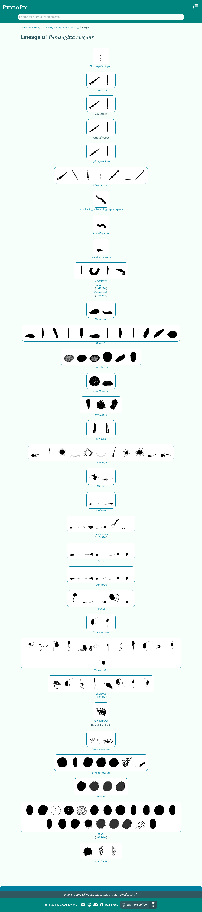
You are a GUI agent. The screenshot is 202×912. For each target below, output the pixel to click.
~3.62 (101, 697)
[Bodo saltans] (56, 683)
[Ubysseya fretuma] (30, 646)
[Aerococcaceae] (43, 810)
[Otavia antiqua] (114, 404)
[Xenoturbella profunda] (107, 333)
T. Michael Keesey (65, 905)
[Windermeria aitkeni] (120, 357)
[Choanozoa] (127, 452)
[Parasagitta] (94, 80)
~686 (101, 295)
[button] (137, 894)
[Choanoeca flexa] (75, 452)
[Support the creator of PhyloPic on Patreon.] (111, 905)
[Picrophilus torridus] (101, 762)
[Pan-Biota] (88, 851)
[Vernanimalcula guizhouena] (172, 333)
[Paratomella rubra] (133, 333)
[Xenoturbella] (159, 333)
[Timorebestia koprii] (101, 247)
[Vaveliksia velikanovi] (94, 428)
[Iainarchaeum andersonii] (120, 786)
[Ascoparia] (43, 333)
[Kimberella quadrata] (94, 309)
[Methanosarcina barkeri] (88, 762)
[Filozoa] (107, 476)
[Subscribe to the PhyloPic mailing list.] (83, 904)
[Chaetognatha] (75, 175)
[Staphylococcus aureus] (120, 810)
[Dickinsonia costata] (107, 357)
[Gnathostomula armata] (120, 270)
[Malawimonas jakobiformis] (94, 622)
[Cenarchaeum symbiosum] (127, 762)
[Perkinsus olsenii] (94, 646)
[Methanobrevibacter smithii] (75, 762)
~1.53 (101, 537)
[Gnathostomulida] (94, 270)
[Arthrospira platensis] (133, 810)
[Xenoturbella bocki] (120, 333)
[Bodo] (94, 683)
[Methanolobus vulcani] (114, 762)
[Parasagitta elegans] (101, 56)
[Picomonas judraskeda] (120, 646)
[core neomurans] (140, 762)
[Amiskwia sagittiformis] (101, 223)
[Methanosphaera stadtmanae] (62, 762)
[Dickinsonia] (69, 357)
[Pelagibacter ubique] (172, 810)
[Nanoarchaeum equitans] (82, 786)
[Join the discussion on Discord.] (95, 905)
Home (24, 27)
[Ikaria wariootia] (30, 333)
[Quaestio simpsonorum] (94, 381)
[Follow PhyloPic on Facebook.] (101, 905)
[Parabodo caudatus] (146, 683)
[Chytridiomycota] (88, 524)
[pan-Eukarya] (101, 710)
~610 (101, 288)
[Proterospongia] (140, 452)
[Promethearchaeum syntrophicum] (94, 739)
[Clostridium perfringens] (146, 810)
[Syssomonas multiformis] (94, 500)
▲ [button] (101, 888)
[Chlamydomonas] (101, 660)
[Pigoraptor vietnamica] (94, 476)
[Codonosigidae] (153, 452)
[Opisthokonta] (114, 524)
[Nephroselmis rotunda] (107, 646)
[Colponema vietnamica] (133, 646)
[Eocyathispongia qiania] (101, 404)
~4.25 (101, 837)
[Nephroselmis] (159, 646)
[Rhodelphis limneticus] (82, 646)
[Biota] (56, 810)
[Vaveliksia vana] (107, 428)
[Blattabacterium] (30, 810)
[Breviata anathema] (75, 551)
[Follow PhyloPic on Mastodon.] (89, 905)
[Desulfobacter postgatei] (140, 824)
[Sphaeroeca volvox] (49, 452)
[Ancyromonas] (107, 622)
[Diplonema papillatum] (107, 683)
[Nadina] (82, 333)
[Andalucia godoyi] (82, 683)
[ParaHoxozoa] (107, 381)
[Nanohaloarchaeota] (107, 786)
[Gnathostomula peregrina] (82, 270)
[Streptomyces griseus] (107, 810)
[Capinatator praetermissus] (101, 199)
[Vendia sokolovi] (133, 357)
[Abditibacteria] (94, 810)
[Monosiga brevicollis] (36, 452)
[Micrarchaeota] (94, 786)
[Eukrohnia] (88, 175)
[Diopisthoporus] (56, 333)
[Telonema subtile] (69, 646)
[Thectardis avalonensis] (88, 404)
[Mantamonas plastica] (75, 598)
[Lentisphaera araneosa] (159, 810)
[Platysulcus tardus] (56, 646)
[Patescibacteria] (49, 824)
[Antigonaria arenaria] (69, 333)
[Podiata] (114, 598)
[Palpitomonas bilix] (43, 646)
